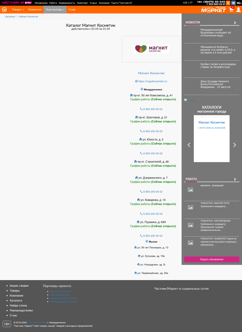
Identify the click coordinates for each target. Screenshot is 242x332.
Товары (17, 9)
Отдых (93, 2)
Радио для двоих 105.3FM (63, 301)
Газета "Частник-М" (121, 2)
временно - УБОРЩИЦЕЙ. (212, 185)
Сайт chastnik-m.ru (60, 294)
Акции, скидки (19, 285)
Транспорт (82, 2)
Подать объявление (211, 259)
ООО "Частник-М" (36, 322)
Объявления (41, 2)
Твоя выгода (54, 9)
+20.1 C (187, 2)
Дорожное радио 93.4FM (63, 298)
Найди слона (18, 305)
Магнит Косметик (28, 16)
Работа (53, 2)
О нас (72, 9)
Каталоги (10, 16)
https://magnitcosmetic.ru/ (152, 81)
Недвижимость (67, 2)
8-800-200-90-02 (152, 109)
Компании (104, 2)
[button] (188, 144)
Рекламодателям (21, 310)
